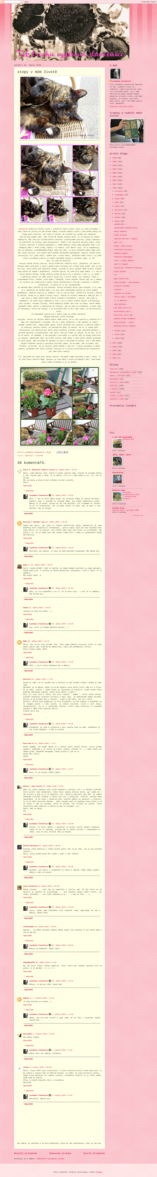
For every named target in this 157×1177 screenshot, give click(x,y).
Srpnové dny (128, 439)
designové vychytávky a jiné (123, 372)
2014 (114, 354)
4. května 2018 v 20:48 (40, 1067)
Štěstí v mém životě (32, 786)
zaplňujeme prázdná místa (125, 228)
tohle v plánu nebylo (124, 261)
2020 (114, 180)
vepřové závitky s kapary (125, 239)
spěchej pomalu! (121, 253)
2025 (114, 162)
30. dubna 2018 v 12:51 (62, 981)
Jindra (26, 1067)
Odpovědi (30, 491)
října (117, 199)
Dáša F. (26, 565)
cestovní (114, 369)
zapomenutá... (120, 224)
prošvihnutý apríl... (124, 311)
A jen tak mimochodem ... (124, 437)
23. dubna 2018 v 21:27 (38, 641)
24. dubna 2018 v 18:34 (49, 846)
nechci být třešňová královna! (128, 268)
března (118, 331)
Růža (25, 641)
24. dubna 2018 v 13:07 (62, 769)
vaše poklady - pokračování (126, 282)
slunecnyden (28, 927)
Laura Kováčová (30, 886)
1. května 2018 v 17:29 (62, 1014)
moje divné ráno (121, 279)
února (117, 334)
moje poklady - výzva (124, 322)
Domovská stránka (60, 1153)
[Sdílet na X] (62, 452)
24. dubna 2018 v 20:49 (48, 886)
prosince (119, 191)
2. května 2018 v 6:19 (62, 1050)
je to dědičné (120, 301)
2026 (114, 158)
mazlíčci (29, 456)
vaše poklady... (121, 304)
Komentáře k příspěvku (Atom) (50, 1159)
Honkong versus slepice (125, 326)
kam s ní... (119, 242)
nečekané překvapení (123, 257)
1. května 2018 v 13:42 (43, 998)
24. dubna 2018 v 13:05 (62, 624)
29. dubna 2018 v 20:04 (62, 945)
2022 (114, 173)
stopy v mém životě (123, 246)
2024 (114, 165)
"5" (115, 275)
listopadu (119, 195)
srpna (117, 206)
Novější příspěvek (25, 1153)
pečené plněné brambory (125, 319)
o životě (39, 456)
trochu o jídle (117, 396)
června (118, 214)
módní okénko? (120, 231)
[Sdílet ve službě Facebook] (65, 452)
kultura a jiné (117, 382)
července (119, 210)
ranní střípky (120, 235)
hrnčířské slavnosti (123, 250)
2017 (114, 343)
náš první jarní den (123, 315)
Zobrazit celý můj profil (121, 107)
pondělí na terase (122, 293)
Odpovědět (27, 486)
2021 (114, 177)
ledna (117, 338)
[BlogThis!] (60, 452)
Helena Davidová (30, 846)
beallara (27, 679)
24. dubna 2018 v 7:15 (42, 679)
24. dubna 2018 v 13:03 (62, 548)
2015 (114, 351)
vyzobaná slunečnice (38, 495)
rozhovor (118, 290)
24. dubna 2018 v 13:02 (62, 495)
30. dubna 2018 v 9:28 (46, 962)
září (117, 202)
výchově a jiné (117, 399)
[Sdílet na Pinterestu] (67, 452)
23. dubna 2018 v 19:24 (41, 565)
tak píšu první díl (123, 308)
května (118, 217)
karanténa (114, 379)
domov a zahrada (117, 376)
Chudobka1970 (29, 962)
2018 (114, 188)
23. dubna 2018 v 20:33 (39, 608)
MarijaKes (27, 1034)
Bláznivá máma (118, 490)
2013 (114, 358)
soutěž (113, 392)
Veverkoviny (117, 473)
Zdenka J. (27, 998)
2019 (114, 184)
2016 (114, 347)
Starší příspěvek (94, 1153)
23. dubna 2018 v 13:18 (56, 522)
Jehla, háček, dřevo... (123, 455)
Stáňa (25, 608)
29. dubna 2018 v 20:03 (62, 907)
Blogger (99, 1172)
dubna (117, 221)
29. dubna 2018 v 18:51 (45, 927)
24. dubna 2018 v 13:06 (62, 724)
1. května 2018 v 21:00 (43, 1034)
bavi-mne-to (28, 743)
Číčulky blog (118, 508)
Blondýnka (23, 229)
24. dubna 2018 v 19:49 (62, 867)
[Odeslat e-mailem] (58, 452)
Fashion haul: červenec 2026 (125, 510)
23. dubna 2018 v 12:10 (66, 470)
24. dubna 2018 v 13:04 (62, 588)
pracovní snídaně (122, 286)
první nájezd (120, 271)
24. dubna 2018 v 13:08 (62, 824)
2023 (114, 169)
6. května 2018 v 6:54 (62, 1095)
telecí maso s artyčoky (125, 297)
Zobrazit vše (138, 515)
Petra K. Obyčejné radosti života (39, 470)
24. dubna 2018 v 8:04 (53, 786)
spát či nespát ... (123, 264)
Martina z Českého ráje (34, 522)
